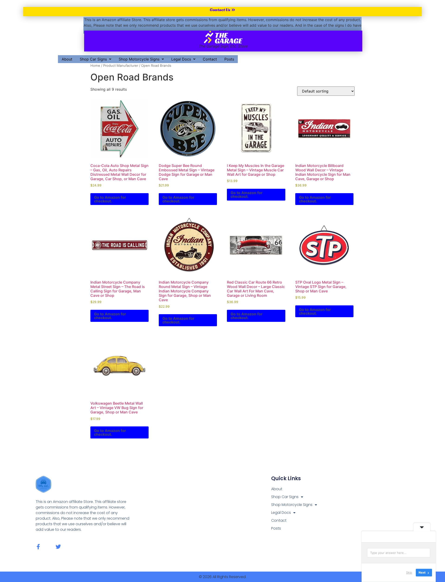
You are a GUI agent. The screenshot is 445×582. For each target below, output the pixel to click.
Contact (210, 59)
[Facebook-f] (38, 546)
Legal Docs (181, 59)
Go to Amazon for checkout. (110, 199)
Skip (409, 572)
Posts (229, 59)
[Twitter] (58, 546)
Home (95, 66)
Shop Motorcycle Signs (139, 59)
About (67, 59)
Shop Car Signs (93, 59)
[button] (95, 59)
